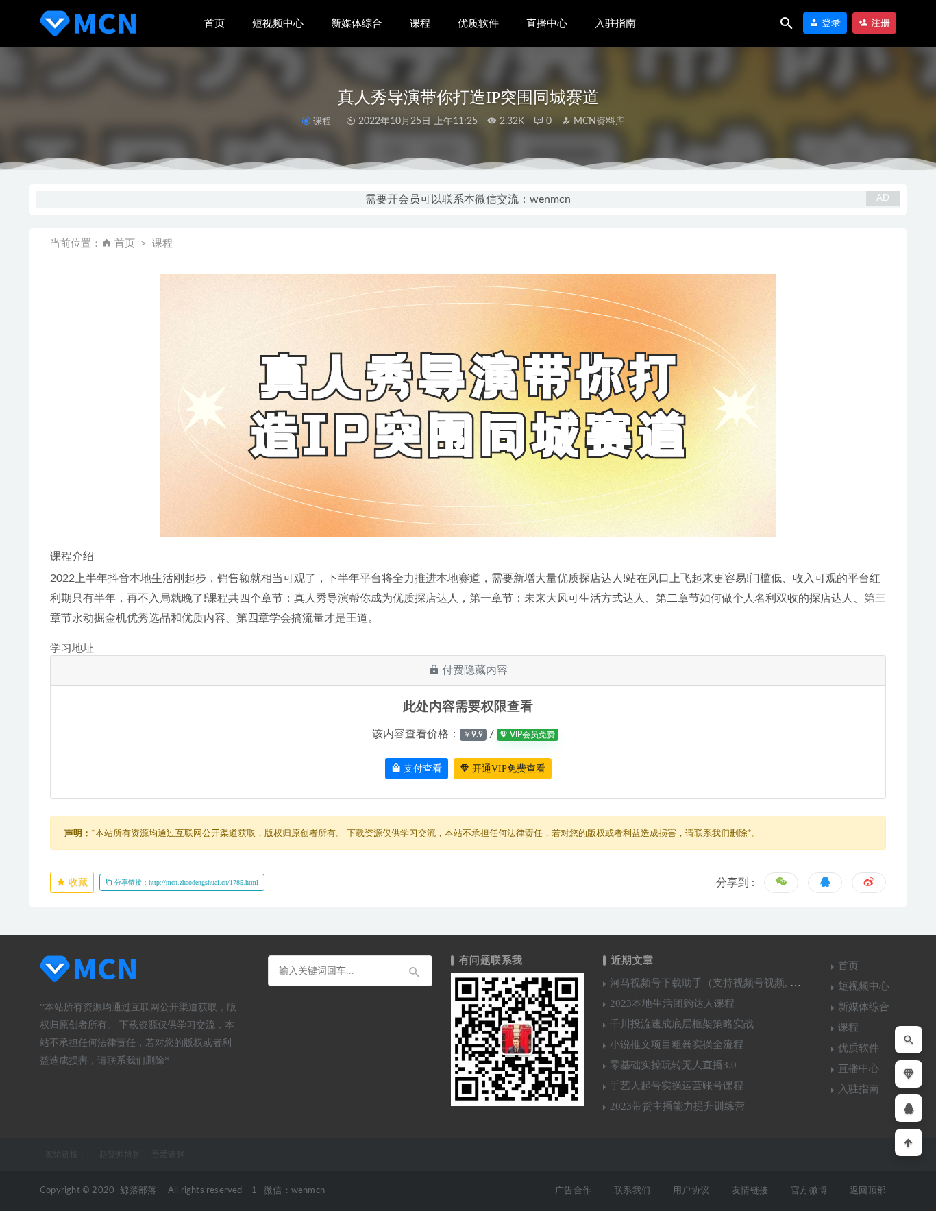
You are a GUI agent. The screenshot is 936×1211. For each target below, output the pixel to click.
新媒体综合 (356, 23)
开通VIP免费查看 (507, 768)
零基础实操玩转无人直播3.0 (673, 1065)
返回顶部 (868, 1190)
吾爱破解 (167, 1154)
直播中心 (546, 23)
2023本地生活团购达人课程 (672, 1003)
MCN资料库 (598, 121)
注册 (879, 23)
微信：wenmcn (294, 1190)
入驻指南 (615, 23)
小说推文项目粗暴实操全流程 (676, 1044)
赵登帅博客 (119, 1154)
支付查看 (421, 768)
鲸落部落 (138, 1190)
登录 (830, 23)
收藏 (77, 882)
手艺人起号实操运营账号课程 (676, 1085)
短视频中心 (278, 23)
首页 (214, 23)
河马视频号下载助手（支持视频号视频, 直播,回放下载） (737, 982)
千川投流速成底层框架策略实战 (682, 1023)
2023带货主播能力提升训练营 (677, 1106)
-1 (252, 1190)
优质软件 (478, 23)
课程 (420, 23)
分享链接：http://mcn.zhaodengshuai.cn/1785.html (185, 882)
